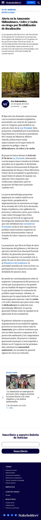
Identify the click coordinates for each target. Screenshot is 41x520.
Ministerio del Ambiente (15, 263)
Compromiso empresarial (13, 475)
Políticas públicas (10, 483)
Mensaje (8, 495)
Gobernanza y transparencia (14, 478)
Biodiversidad (11, 373)
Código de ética (10, 505)
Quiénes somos (10, 502)
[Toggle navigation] (3, 2)
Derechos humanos (11, 470)
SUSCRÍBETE (31, 2)
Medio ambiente (10, 473)
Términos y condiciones (12, 508)
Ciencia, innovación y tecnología (15, 480)
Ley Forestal (18, 158)
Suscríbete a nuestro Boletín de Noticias (20, 436)
